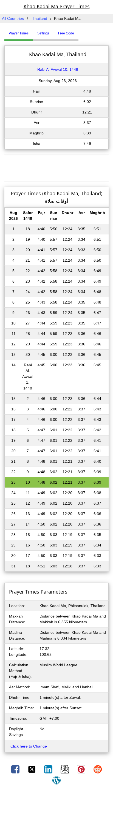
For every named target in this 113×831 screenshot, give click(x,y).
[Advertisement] (56, 167)
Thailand (39, 18)
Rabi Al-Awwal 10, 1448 (57, 69)
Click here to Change (28, 746)
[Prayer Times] (79, 31)
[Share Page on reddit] (97, 769)
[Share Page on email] (65, 769)
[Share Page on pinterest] (81, 769)
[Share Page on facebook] (16, 769)
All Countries (13, 18)
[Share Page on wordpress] (56, 780)
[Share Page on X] (32, 769)
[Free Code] (85, 31)
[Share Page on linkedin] (48, 769)
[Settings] (82, 31)
